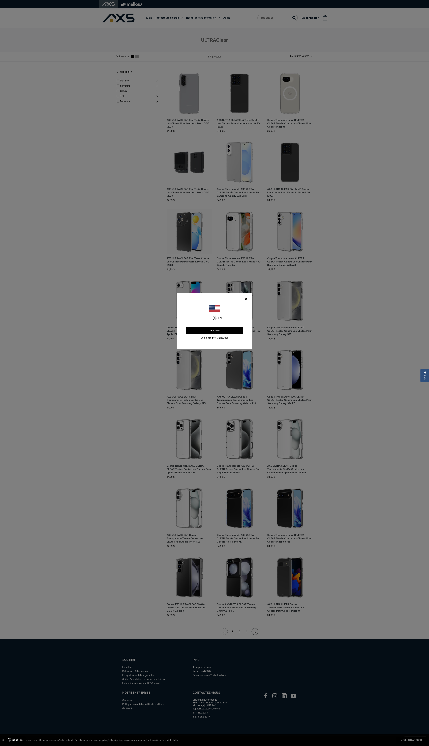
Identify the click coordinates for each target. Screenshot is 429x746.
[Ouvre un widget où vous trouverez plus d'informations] (14, 740)
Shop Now (214, 330)
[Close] (246, 299)
